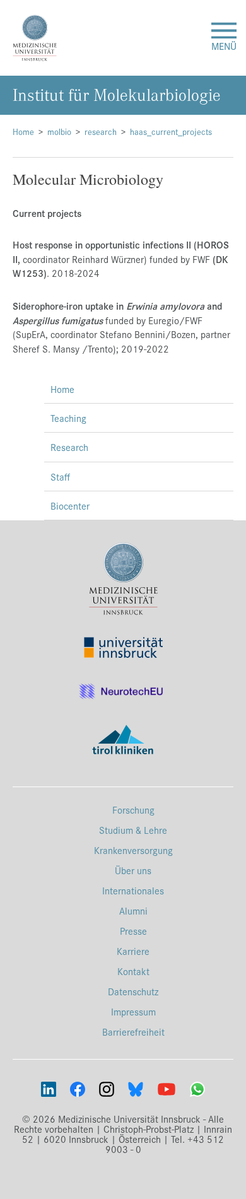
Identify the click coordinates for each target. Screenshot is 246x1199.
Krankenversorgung (133, 850)
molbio (59, 131)
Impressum (133, 1011)
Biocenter (70, 505)
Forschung (133, 809)
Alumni (133, 910)
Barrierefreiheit (133, 1031)
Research (69, 446)
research (101, 131)
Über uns (133, 870)
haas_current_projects (171, 131)
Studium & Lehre (133, 829)
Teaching (68, 417)
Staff (60, 476)
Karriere (133, 950)
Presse (133, 930)
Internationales (133, 890)
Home (23, 131)
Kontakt (133, 971)
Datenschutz (133, 991)
